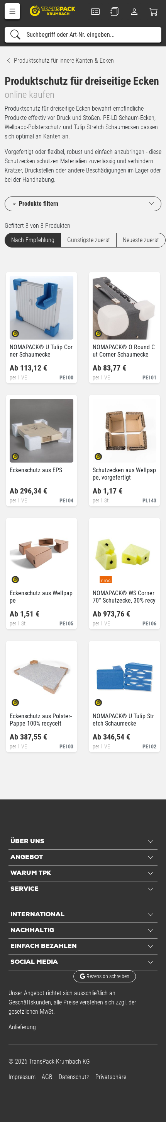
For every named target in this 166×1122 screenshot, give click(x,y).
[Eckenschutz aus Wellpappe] (22, 577)
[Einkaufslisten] (114, 11)
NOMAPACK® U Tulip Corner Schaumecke (41, 350)
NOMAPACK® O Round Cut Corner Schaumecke (124, 350)
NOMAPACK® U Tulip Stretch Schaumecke (123, 719)
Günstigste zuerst (88, 240)
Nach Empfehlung (32, 240)
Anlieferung (22, 1027)
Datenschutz (74, 1077)
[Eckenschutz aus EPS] (22, 454)
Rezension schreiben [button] (107, 976)
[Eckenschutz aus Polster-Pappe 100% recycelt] (22, 700)
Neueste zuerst (141, 240)
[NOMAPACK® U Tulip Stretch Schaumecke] (105, 700)
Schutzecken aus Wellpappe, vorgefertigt (124, 473)
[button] (12, 11)
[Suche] (15, 35)
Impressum (22, 1077)
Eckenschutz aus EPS (36, 470)
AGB (47, 1077)
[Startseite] (53, 10)
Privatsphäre (110, 1077)
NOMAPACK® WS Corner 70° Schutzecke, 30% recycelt (124, 600)
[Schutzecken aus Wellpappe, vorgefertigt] (105, 454)
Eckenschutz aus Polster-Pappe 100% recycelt (41, 719)
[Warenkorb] (153, 11)
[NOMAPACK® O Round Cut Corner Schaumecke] (105, 331)
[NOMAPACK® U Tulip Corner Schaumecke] (22, 331)
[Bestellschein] (95, 11)
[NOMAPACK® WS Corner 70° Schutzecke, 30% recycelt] (105, 577)
